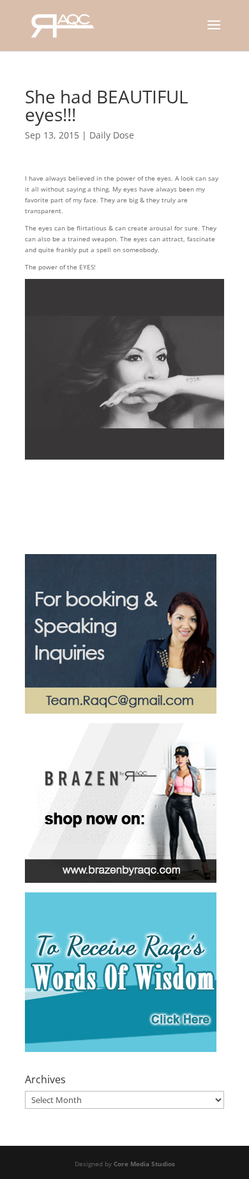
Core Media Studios (144, 1163)
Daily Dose (111, 135)
